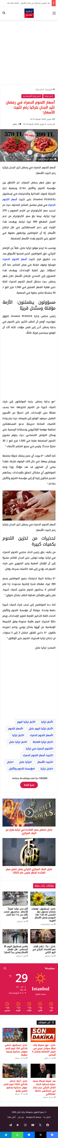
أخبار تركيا (40, 89)
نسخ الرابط (29, 785)
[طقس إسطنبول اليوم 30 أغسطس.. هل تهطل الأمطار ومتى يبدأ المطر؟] (15, 936)
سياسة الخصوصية (33, 1117)
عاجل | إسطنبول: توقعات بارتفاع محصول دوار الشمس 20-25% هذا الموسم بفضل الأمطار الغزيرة (43, 915)
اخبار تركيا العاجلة (42, 741)
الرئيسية (49, 89)
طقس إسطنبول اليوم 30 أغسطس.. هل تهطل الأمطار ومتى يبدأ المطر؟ (16, 949)
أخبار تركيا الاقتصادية (32, 96)
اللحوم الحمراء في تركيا (39, 748)
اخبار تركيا (17, 735)
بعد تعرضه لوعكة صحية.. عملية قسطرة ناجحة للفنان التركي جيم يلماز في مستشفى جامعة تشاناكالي (44, 1087)
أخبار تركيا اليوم (25, 721)
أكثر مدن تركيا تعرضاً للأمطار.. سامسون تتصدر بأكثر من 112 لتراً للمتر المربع (16, 913)
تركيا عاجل (24, 762)
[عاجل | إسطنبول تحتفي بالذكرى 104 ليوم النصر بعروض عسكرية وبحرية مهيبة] (14, 1035)
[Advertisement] (29, 52)
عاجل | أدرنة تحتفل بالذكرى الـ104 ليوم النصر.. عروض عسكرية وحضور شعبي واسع (15, 1086)
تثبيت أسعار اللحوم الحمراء (37, 755)
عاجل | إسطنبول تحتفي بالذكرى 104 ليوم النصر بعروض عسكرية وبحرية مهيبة (16, 1050)
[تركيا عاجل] (29, 13)
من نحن (21, 1117)
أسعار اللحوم (15, 728)
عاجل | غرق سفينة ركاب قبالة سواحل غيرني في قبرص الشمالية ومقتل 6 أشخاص (44, 1050)
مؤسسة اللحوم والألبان (21, 768)
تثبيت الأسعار (44, 762)
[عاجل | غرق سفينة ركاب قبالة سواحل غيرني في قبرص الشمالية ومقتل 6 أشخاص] (43, 1035)
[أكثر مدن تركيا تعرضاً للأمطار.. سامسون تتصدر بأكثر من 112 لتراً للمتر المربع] (15, 899)
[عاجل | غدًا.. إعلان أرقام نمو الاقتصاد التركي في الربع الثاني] (43, 936)
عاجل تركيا (46, 768)
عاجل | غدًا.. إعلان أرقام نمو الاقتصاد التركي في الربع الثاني (44, 949)
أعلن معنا (11, 1117)
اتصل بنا (46, 1117)
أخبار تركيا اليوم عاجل (40, 728)
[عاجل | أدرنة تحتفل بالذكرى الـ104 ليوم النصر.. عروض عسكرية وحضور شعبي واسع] (14, 1071)
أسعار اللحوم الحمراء (14, 259)
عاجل (9, 762)
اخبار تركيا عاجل (17, 741)
